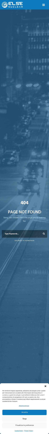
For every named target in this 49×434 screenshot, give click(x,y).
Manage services (24, 406)
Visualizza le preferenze (24, 425)
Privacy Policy (28, 431)
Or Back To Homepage (24, 240)
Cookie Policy (19, 431)
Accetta (25, 412)
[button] (45, 386)
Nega (25, 418)
